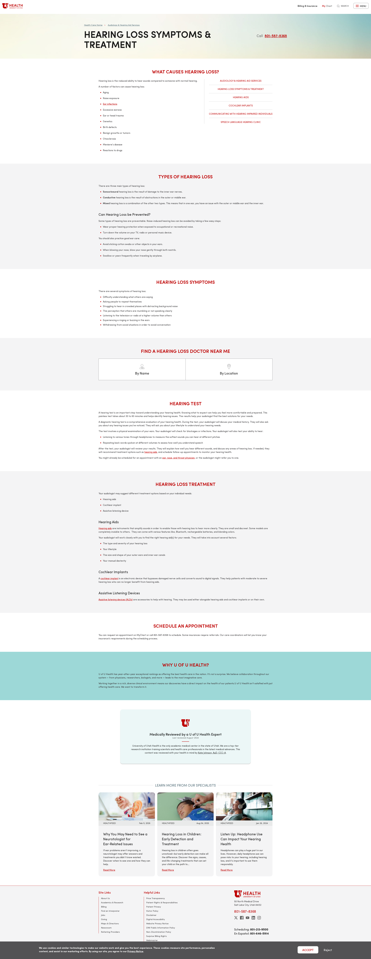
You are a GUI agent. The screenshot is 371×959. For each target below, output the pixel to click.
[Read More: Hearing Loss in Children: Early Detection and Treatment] (185, 806)
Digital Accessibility (155, 919)
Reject (328, 950)
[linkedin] (253, 917)
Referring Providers (110, 931)
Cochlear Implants (241, 105)
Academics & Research (112, 902)
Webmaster (152, 940)
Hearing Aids (241, 97)
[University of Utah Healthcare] (253, 893)
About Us (105, 898)
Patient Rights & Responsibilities (162, 902)
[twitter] (236, 917)
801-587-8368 (276, 35)
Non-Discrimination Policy (158, 931)
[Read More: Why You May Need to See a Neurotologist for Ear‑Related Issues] (127, 806)
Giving (104, 919)
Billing (104, 906)
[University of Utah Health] (12, 6)
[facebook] (241, 917)
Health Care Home (93, 25)
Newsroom (106, 927)
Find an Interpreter (110, 910)
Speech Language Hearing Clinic (241, 121)
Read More (109, 869)
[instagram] (259, 917)
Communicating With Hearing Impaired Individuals (240, 113)
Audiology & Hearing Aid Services (124, 25)
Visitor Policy (152, 910)
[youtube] (247, 917)
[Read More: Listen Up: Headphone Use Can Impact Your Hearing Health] (244, 806)
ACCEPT (308, 950)
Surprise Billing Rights (156, 936)
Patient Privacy (153, 906)
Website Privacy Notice (157, 923)
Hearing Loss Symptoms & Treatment (241, 88)
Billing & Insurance (307, 5)
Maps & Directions (110, 923)
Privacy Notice (135, 951)
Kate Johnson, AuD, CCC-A (212, 752)
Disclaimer (151, 915)
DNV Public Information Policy (160, 927)
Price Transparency (155, 898)
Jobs (103, 915)
